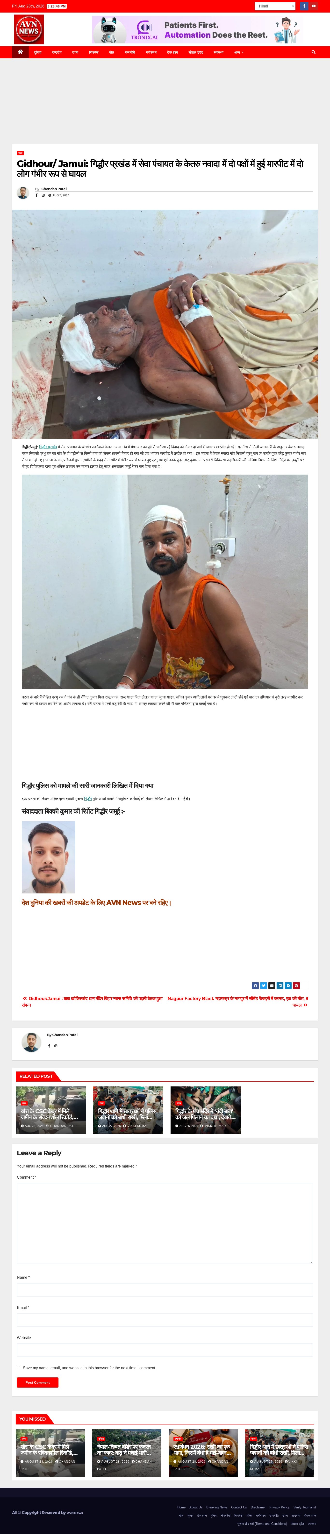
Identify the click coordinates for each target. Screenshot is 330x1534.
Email (23, 1308)
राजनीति (130, 52)
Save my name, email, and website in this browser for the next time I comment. (89, 1368)
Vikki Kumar (138, 1126)
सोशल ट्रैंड (196, 52)
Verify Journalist (305, 1507)
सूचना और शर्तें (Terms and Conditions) (262, 1524)
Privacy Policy (279, 1507)
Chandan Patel (53, 189)
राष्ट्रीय (57, 52)
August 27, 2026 (268, 1461)
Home (181, 1507)
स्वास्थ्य (219, 52)
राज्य (75, 52)
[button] (313, 52)
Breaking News (216, 1507)
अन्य (237, 52)
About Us (195, 1507)
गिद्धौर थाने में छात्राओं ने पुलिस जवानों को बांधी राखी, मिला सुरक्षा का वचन (127, 1117)
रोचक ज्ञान (310, 1515)
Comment (26, 1177)
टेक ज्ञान (172, 52)
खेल (111, 52)
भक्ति (249, 1515)
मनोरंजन (151, 52)
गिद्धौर (88, 799)
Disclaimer (258, 1507)
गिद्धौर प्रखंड (48, 447)
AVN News (123, 902)
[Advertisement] (165, 108)
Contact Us (239, 1507)
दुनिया (38, 52)
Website (24, 1338)
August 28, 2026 (39, 1461)
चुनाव (190, 1515)
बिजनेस (94, 52)
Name (23, 1277)
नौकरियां (225, 1515)
